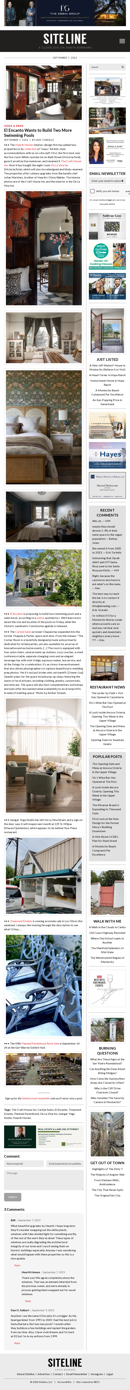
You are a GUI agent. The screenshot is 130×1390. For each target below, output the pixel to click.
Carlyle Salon (23, 631)
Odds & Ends (14, 125)
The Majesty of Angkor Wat (107, 1174)
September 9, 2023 (43, 1310)
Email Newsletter (76, 1374)
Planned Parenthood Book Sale (40, 1043)
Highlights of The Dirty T (107, 1168)
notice (40, 617)
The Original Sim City (107, 1195)
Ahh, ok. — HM (101, 520)
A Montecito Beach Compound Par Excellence (104, 850)
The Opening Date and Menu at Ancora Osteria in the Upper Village (107, 730)
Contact (58, 1374)
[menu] (122, 41)
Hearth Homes (24, 144)
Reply (17, 1265)
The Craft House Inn (24, 1109)
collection (30, 148)
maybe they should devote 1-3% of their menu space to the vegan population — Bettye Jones (107, 534)
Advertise (44, 1374)
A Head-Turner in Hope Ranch (107, 375)
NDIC (97, 1381)
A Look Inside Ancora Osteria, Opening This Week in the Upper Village (107, 716)
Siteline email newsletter (36, 1098)
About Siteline (25, 1374)
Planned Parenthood (26, 1113)
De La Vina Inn (59, 165)
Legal (109, 1374)
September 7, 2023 (29, 1220)
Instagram (97, 1374)
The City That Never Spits (107, 1189)
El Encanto (16, 613)
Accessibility (64, 1381)
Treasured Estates (21, 921)
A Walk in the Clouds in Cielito (107, 927)
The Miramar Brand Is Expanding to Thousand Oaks (106, 809)
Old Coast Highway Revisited (107, 932)
